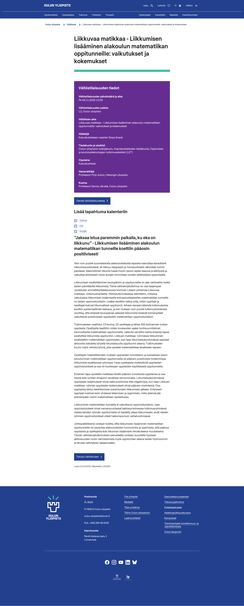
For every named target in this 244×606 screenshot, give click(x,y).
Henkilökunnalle (189, 15)
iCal (81, 225)
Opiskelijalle (144, 15)
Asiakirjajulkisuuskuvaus (177, 512)
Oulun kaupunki (172, 532)
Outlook (83, 220)
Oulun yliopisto (52, 24)
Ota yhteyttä (131, 496)
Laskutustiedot (132, 518)
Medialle (174, 15)
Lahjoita (161, 5)
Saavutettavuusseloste (176, 496)
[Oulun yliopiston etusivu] (65, 5)
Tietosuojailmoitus (174, 502)
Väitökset (71, 24)
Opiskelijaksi (68, 15)
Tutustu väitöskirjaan (87, 456)
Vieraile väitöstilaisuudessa (90, 200)
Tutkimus (83, 15)
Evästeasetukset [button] (173, 507)
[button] (192, 5)
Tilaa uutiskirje (132, 507)
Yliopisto (109, 15)
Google (83, 231)
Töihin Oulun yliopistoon (137, 512)
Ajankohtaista (50, 15)
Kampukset (170, 518)
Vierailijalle (160, 15)
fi (179, 7)
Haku (145, 5)
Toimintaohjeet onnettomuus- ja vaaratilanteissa (181, 525)
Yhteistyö (96, 15)
